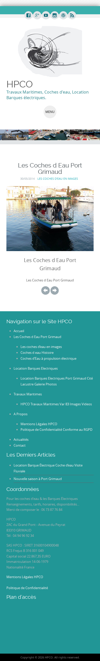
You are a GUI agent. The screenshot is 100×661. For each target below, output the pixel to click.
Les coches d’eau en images (57, 178)
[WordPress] (63, 15)
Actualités (21, 439)
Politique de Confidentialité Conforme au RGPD (56, 429)
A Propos (20, 414)
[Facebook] (28, 15)
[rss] (71, 15)
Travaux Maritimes (28, 394)
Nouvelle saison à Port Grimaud (38, 478)
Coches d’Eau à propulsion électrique (48, 358)
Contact (20, 445)
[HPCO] (50, 51)
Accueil (19, 331)
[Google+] (37, 15)
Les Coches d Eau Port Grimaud (37, 336)
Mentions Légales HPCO (39, 424)
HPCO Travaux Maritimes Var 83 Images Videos (56, 404)
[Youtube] (45, 15)
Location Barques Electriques (36, 368)
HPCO (19, 84)
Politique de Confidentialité (27, 588)
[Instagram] (54, 15)
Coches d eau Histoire (37, 352)
